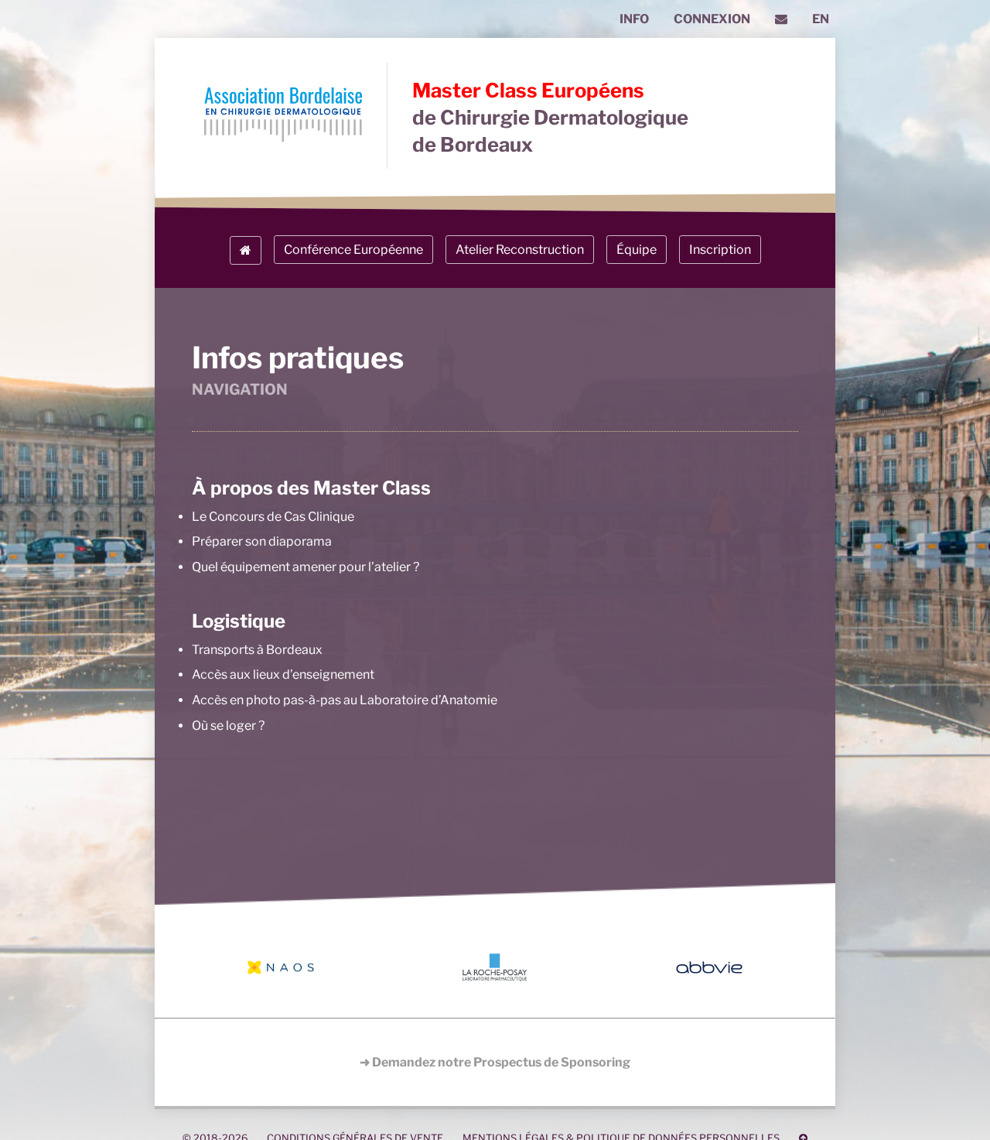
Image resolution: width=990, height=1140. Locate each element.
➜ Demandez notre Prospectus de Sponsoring (495, 1062)
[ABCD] (283, 116)
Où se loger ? (228, 725)
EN (820, 19)
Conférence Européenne (353, 249)
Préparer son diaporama (262, 541)
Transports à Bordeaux (257, 649)
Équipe (636, 249)
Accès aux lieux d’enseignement (283, 674)
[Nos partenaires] (495, 967)
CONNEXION (712, 19)
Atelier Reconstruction (520, 249)
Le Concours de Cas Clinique (273, 516)
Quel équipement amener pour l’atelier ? (305, 567)
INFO (634, 19)
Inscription (720, 249)
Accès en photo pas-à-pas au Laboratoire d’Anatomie (344, 700)
